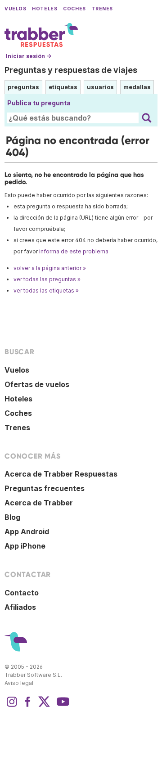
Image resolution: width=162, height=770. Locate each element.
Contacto (21, 592)
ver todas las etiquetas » (46, 290)
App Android (26, 531)
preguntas (23, 86)
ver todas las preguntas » (47, 279)
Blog (12, 517)
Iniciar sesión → (28, 56)
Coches (74, 9)
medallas (137, 86)
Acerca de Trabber (38, 502)
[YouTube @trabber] (61, 706)
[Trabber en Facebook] (28, 706)
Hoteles (44, 9)
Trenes (102, 9)
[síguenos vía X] (44, 706)
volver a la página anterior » (50, 268)
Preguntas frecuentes (44, 488)
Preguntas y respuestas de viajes (70, 70)
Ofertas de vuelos (36, 384)
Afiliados (20, 607)
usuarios (100, 86)
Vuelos (15, 9)
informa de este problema (73, 251)
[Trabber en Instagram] (11, 706)
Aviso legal (18, 683)
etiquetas (63, 86)
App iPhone (24, 545)
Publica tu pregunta (39, 103)
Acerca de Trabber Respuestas (60, 473)
